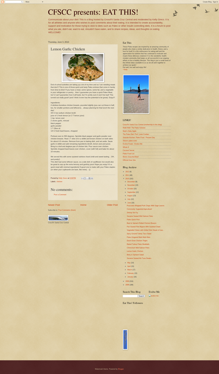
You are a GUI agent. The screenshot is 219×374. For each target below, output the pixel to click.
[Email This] (82, 178)
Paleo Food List (128, 154)
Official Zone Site (129, 160)
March (129, 270)
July (129, 199)
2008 (127, 285)
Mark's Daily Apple (129, 131)
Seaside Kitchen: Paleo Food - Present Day (139, 137)
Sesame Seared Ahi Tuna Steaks (139, 258)
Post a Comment (60, 195)
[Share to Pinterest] (92, 178)
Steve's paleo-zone (130, 141)
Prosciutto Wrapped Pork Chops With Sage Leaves (145, 206)
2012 (127, 172)
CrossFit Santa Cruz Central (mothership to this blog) (142, 125)
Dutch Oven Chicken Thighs (137, 241)
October (130, 189)
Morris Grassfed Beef (131, 157)
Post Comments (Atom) (67, 210)
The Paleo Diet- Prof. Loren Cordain (136, 134)
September (131, 192)
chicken (59, 181)
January (130, 277)
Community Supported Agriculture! (139, 209)
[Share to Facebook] (89, 178)
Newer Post (54, 205)
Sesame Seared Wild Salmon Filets (140, 216)
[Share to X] (87, 178)
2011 (127, 175)
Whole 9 (126, 147)
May (129, 263)
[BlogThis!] (85, 178)
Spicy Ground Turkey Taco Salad (139, 234)
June (129, 203)
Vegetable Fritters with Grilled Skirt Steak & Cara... (145, 230)
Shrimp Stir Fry (132, 213)
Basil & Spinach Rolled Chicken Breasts (141, 223)
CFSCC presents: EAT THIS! (93, 12)
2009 (127, 281)
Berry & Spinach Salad (135, 255)
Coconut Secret (128, 150)
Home (83, 205)
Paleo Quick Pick (133, 220)
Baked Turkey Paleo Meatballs (138, 244)
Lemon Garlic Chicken (135, 251)
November (131, 185)
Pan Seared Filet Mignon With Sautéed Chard (143, 227)
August (130, 196)
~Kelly (125, 70)
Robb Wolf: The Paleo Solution (134, 128)
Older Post (112, 205)
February (130, 273)
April (129, 266)
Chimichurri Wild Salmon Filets (138, 248)
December (131, 182)
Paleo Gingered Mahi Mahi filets (138, 237)
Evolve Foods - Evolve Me (132, 144)
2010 (127, 179)
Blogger (121, 369)
